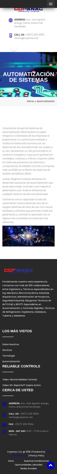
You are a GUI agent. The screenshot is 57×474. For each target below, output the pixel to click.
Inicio (11, 460)
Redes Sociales (28, 468)
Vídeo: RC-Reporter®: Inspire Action (21, 385)
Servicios (7, 350)
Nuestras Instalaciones (36, 460)
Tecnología (8, 355)
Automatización (11, 361)
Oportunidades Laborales (28, 464)
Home (30, 101)
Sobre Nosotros (10, 344)
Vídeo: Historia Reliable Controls (19, 379)
